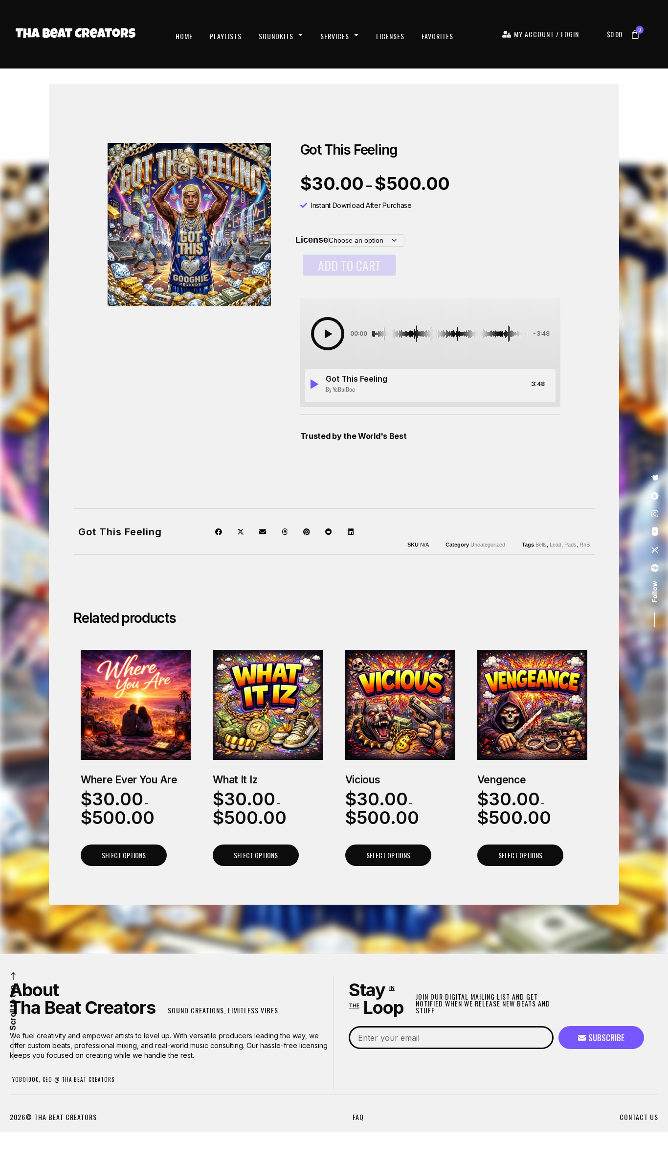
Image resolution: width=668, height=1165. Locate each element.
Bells (541, 545)
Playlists (226, 36)
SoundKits (276, 36)
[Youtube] (655, 532)
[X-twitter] (655, 550)
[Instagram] (655, 514)
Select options (124, 855)
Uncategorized (487, 545)
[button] (327, 333)
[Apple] (655, 478)
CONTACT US (639, 1117)
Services (334, 36)
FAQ (358, 1117)
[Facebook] (655, 568)
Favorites (437, 36)
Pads (570, 545)
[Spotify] (655, 496)
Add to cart (349, 265)
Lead (555, 545)
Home (184, 36)
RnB (584, 545)
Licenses (390, 36)
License (311, 240)
